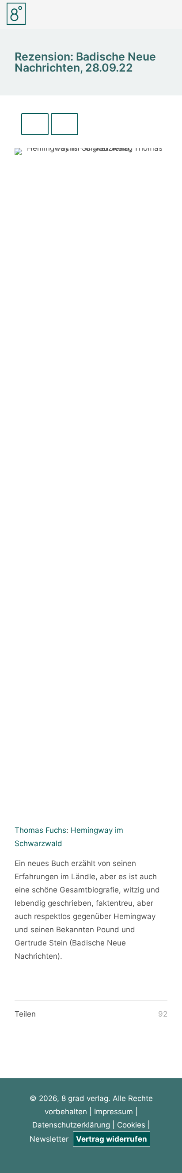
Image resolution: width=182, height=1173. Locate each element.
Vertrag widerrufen (111, 1139)
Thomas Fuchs (40, 830)
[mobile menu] (170, 13)
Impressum (113, 1111)
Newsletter (50, 1139)
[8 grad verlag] (16, 13)
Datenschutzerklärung (72, 1124)
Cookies (131, 1124)
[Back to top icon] (164, 1155)
